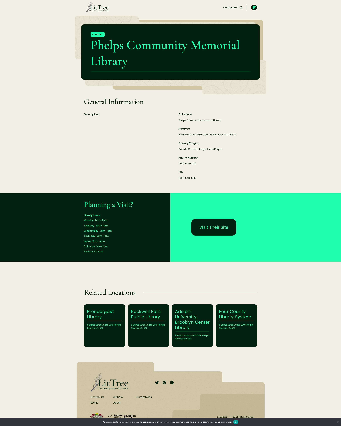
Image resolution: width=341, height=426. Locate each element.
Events (94, 402)
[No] (337, 422)
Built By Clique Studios (243, 417)
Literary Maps (144, 397)
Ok (236, 422)
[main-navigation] (254, 7)
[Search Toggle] (240, 7)
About (117, 402)
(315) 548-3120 (187, 163)
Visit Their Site (213, 227)
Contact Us (230, 7)
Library (97, 34)
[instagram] (164, 382)
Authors (118, 397)
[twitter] (157, 382)
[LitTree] (96, 7)
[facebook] (172, 382)
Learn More (104, 325)
